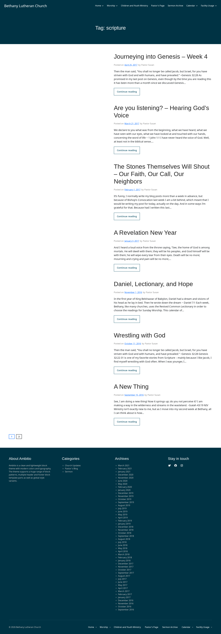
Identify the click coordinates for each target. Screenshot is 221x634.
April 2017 (123, 588)
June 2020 (122, 480)
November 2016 (125, 603)
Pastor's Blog (71, 468)
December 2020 (125, 474)
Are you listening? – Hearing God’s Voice (161, 112)
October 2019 (124, 499)
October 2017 (124, 569)
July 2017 (122, 579)
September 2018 (126, 536)
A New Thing (131, 386)
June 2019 (122, 511)
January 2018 (124, 560)
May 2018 (122, 548)
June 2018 (122, 545)
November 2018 (125, 529)
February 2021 (125, 468)
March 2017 (123, 591)
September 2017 (126, 572)
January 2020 (124, 490)
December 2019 (125, 493)
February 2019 (125, 520)
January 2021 (124, 471)
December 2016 (125, 600)
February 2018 (125, 557)
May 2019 (122, 514)
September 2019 (126, 502)
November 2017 (125, 566)
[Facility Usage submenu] (216, 6)
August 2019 (124, 505)
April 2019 (123, 517)
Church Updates (73, 465)
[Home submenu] (103, 6)
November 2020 (125, 477)
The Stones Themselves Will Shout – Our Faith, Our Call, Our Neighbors (161, 174)
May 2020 (122, 483)
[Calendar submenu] (197, 6)
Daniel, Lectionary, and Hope (153, 284)
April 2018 (123, 551)
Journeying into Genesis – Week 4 (161, 56)
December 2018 (125, 526)
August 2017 (124, 575)
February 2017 (125, 594)
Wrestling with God (139, 335)
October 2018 (124, 533)
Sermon (69, 471)
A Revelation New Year (145, 232)
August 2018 (124, 539)
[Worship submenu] (117, 6)
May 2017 (122, 585)
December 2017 (125, 563)
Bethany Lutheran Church (25, 5)
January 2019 (124, 523)
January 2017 (124, 597)
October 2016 (124, 606)
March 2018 (123, 554)
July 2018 (122, 542)
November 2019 (125, 496)
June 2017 (122, 582)
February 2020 (125, 487)
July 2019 (122, 508)
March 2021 (123, 465)
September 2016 (126, 609)
